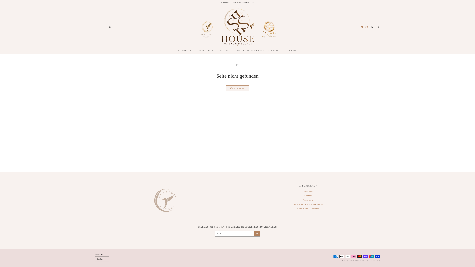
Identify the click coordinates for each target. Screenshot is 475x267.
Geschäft (308, 191)
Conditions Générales (308, 209)
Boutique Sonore (358, 260)
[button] (110, 27)
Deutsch (100, 259)
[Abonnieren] (257, 233)
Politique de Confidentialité (308, 204)
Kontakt (308, 196)
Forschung (308, 200)
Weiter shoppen (237, 88)
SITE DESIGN (374, 260)
